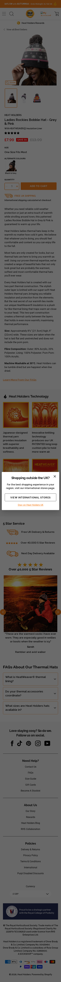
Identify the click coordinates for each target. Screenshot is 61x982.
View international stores (30, 497)
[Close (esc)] (55, 476)
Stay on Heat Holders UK (30, 505)
